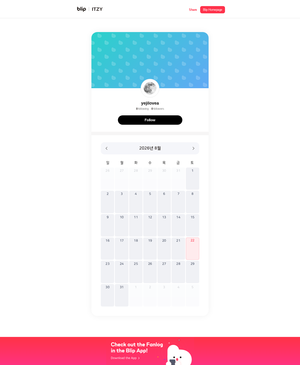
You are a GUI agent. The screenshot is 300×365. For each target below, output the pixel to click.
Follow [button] (150, 120)
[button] (193, 9)
